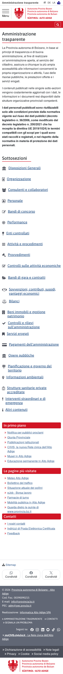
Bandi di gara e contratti (26, 277)
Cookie (25, 654)
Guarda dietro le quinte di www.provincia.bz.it (23, 509)
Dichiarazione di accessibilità (22, 650)
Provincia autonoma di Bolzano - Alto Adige (28, 591)
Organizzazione (19, 179)
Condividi (11, 577)
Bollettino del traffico (20, 483)
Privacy (11, 654)
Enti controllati (17, 233)
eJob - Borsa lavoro (19, 493)
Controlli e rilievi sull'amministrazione (24, 325)
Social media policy (45, 654)
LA (53, 2)
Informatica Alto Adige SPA (35, 612)
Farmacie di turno (18, 497)
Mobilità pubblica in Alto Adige (26, 502)
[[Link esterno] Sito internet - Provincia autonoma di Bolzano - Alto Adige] (36, 13)
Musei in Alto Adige (19, 456)
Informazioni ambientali (24, 377)
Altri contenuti (16, 409)
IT (45, 2)
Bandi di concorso (21, 211)
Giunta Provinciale (18, 437)
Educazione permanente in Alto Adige (30, 461)
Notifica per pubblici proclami (25, 432)
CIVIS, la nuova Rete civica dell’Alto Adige (29, 449)
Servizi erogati (18, 334)
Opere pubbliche (21, 355)
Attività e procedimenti (25, 244)
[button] (32, 629)
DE (49, 2)
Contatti (52, 619)
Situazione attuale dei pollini (25, 488)
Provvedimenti (19, 255)
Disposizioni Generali (24, 168)
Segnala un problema (18, 622)
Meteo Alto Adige (18, 478)
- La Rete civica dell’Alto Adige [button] (27, 637)
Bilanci (14, 301)
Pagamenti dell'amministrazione (34, 344)
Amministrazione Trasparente (23, 619)
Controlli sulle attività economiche (34, 266)
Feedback (13, 533)
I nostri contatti (16, 524)
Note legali (52, 650)
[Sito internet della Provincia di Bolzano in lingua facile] (59, 2)
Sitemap (11, 565)
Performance (17, 222)
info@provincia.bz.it (22, 601)
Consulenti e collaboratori (28, 190)
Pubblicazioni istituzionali (23, 442)
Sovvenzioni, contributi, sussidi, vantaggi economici (32, 291)
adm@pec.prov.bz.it (19, 605)
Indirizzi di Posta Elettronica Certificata (31, 528)
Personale (15, 201)
